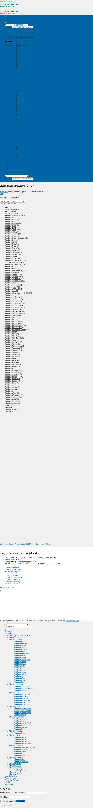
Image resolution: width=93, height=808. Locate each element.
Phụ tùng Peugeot (12, 348)
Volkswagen (9, 409)
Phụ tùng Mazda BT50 (27, 128)
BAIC (6, 207)
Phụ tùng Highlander (26, 40)
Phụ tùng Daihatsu (12, 252)
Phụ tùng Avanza (24, 30)
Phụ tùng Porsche (12, 350)
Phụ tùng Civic (23, 120)
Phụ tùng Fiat (10, 256)
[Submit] (5, 181)
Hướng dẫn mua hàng (12, 575)
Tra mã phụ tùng (15, 163)
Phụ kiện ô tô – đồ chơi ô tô (19, 635)
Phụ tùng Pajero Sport (26, 109)
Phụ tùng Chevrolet (21, 132)
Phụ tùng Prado (24, 48)
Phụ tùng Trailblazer (26, 142)
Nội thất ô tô (18, 24)
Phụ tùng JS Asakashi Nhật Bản (17, 293)
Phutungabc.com (72, 621)
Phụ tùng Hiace (24, 38)
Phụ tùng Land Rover (13, 313)
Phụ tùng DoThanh (12, 254)
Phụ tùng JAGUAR (12, 289)
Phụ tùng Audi (10, 222)
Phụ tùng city (10, 242)
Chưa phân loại (10, 209)
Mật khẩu (4, 797)
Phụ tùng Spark (24, 140)
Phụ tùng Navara (24, 156)
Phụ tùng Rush (23, 54)
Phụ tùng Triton (24, 112)
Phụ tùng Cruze (24, 138)
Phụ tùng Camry (24, 32)
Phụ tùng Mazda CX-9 (26, 130)
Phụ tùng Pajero (24, 107)
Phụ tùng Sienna (24, 56)
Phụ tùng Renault (11, 360)
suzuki (7, 405)
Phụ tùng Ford (19, 93)
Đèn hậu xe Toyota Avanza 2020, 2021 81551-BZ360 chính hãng (25, 544)
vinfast (7, 407)
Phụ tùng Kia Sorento (26, 91)
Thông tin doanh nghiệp (13, 569)
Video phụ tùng (15, 165)
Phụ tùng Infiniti (10, 283)
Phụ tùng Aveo (10, 226)
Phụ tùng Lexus (20, 152)
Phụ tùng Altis (23, 28)
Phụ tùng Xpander (25, 114)
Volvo (7, 411)
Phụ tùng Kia (18, 79)
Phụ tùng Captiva (24, 136)
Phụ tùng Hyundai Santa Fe (28, 75)
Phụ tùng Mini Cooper (13, 336)
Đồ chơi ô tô (9, 211)
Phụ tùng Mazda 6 (25, 126)
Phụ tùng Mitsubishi (21, 103)
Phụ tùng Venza (24, 58)
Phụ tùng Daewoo (21, 144)
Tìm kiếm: (8, 27)
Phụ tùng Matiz (24, 146)
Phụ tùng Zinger (24, 116)
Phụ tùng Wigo (24, 65)
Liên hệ (12, 169)
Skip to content (6, 1)
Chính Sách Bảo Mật (12, 567)
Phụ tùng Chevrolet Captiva (28, 134)
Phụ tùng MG (10, 332)
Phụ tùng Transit (24, 101)
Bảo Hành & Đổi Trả (11, 584)
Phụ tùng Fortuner (25, 36)
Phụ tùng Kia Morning (26, 87)
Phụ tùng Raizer (24, 50)
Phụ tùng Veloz (24, 61)
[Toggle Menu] (5, 16)
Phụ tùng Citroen (11, 240)
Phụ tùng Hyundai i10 (26, 73)
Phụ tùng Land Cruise (26, 46)
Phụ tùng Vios (23, 63)
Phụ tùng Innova (24, 44)
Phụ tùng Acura (10, 218)
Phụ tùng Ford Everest (27, 95)
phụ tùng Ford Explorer (27, 97)
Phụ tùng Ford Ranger (26, 99)
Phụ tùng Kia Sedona (26, 89)
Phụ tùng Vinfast (20, 161)
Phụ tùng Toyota (20, 26)
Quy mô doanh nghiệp (12, 572)
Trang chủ (13, 18)
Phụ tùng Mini (10, 334)
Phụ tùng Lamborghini (13, 309)
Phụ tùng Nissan (20, 154)
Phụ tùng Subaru (11, 373)
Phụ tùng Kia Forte (25, 85)
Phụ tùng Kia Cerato (26, 83)
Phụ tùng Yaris (23, 67)
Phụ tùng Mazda (20, 122)
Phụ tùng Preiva (11, 354)
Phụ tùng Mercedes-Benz (15, 330)
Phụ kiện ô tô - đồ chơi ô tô (24, 22)
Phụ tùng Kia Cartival (26, 81)
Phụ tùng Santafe (25, 77)
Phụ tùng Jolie (23, 105)
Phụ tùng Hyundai (20, 71)
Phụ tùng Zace (24, 69)
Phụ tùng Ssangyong (13, 371)
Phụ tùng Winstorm (25, 148)
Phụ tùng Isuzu (19, 150)
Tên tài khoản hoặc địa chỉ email (13, 793)
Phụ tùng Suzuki (20, 158)
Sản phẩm (13, 20)
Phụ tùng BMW (10, 230)
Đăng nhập (20, 801)
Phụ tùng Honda (20, 118)
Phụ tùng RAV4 (24, 52)
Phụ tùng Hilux (23, 42)
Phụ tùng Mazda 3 (25, 124)
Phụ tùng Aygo (10, 228)
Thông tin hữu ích (15, 167)
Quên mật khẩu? (6, 805)
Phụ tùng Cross (24, 34)
